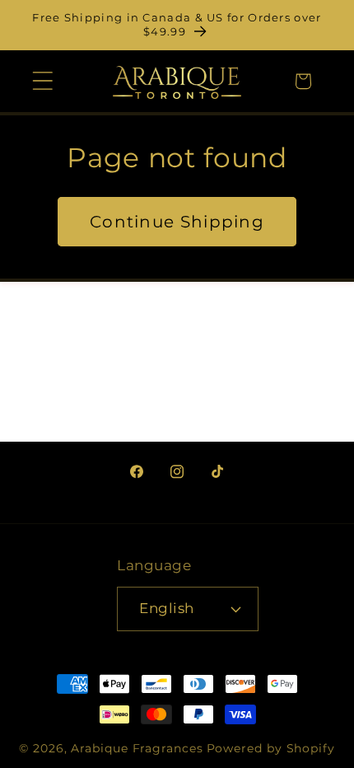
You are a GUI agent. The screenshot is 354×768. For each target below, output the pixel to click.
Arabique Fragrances (137, 748)
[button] (42, 81)
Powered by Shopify (271, 748)
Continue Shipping (177, 222)
